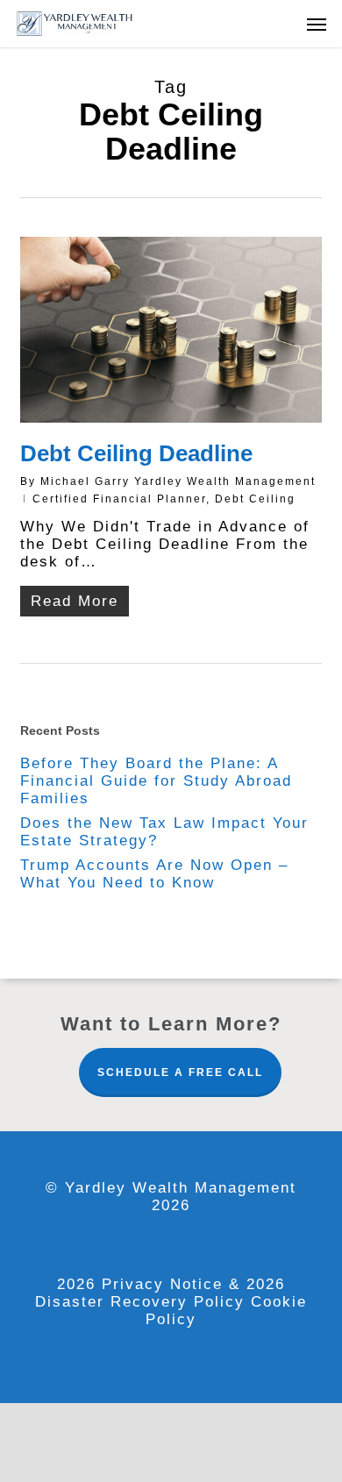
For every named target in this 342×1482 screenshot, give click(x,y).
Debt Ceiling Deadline (136, 453)
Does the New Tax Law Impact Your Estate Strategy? (164, 832)
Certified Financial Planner (119, 499)
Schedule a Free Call (180, 1072)
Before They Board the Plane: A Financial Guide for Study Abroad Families (156, 781)
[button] (316, 23)
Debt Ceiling (255, 499)
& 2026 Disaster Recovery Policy (160, 1293)
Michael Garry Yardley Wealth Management (178, 481)
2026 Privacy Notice (143, 1284)
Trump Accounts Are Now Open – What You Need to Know (154, 874)
